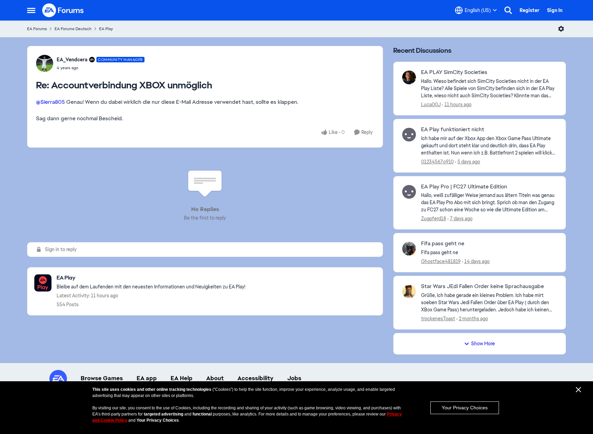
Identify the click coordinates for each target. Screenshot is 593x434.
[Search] (508, 10)
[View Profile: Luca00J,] (409, 77)
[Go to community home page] (63, 10)
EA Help (182, 378)
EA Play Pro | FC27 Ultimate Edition (464, 186)
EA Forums (37, 29)
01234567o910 (437, 162)
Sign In (554, 10)
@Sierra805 (50, 102)
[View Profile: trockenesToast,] (409, 291)
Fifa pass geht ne (442, 243)
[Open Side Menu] (31, 10)
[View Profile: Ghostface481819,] (409, 249)
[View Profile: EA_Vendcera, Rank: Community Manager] (44, 63)
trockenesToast (438, 318)
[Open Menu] (561, 29)
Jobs (294, 378)
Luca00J (431, 104)
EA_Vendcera (72, 60)
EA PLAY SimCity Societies (454, 72)
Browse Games (102, 378)
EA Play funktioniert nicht (452, 129)
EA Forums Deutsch (73, 29)
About (215, 378)
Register (529, 10)
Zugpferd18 (433, 218)
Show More (483, 343)
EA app (147, 378)
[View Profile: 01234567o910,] (409, 134)
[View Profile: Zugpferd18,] (409, 192)
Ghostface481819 (441, 261)
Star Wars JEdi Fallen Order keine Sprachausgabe (482, 286)
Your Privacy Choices (465, 407)
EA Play (106, 29)
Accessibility (255, 378)
